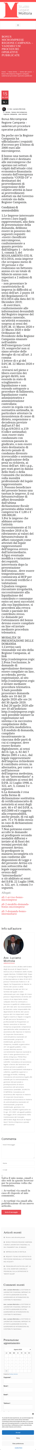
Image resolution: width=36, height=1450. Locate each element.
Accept (18, 1432)
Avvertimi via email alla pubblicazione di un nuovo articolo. (18, 1203)
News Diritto (12, 72)
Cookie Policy (18, 1447)
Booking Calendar (13, 1374)
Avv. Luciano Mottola (17, 109)
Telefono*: (7, 1403)
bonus (8, 112)
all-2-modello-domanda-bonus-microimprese (15, 905)
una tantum (22, 114)
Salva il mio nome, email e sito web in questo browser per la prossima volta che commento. (18, 1182)
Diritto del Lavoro (26, 72)
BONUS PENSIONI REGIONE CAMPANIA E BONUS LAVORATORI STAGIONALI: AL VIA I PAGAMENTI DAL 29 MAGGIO (18, 1244)
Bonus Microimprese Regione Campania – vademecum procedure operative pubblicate (16, 124)
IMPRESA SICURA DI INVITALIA (16, 1252)
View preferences (18, 1443)
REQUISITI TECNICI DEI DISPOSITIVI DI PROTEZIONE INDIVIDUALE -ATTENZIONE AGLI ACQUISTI (18, 1259)
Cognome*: (7, 1377)
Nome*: (6, 1386)
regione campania (10, 114)
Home (4, 72)
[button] (33, 1414)
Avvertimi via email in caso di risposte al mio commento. (16, 1192)
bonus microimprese (19, 112)
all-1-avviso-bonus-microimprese (13, 898)
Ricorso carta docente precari (15, 1237)
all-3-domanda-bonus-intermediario (14, 912)
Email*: (6, 1395)
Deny (18, 1438)
